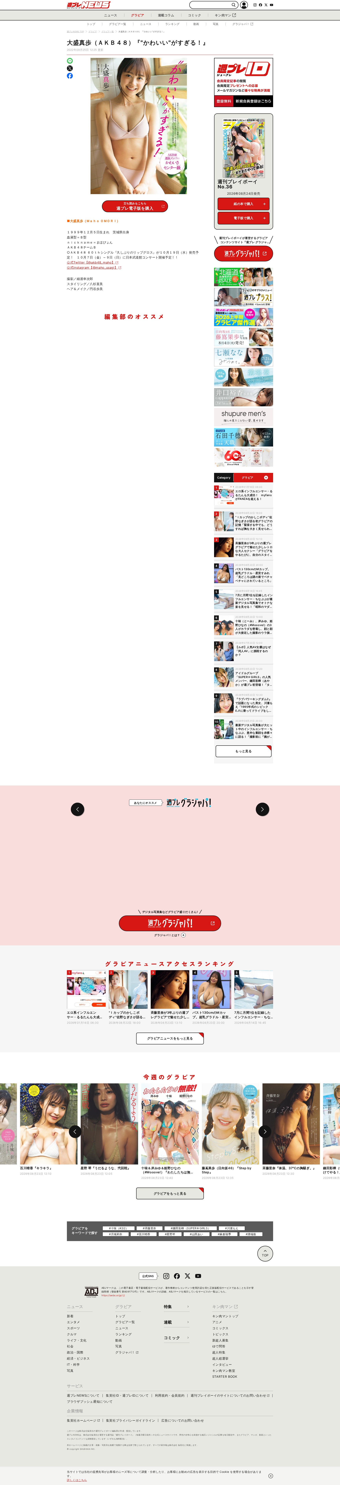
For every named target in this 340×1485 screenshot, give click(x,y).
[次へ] (265, 1131)
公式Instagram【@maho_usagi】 (92, 268)
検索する (234, 5)
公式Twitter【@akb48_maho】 (91, 262)
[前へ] (75, 1131)
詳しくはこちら (77, 1480)
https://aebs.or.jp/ (113, 1295)
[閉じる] (270, 1476)
